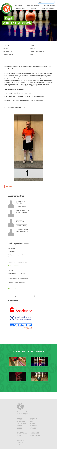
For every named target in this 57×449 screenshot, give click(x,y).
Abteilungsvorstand (37, 52)
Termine (5, 49)
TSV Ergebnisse (8, 52)
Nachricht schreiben (21, 206)
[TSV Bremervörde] (7, 8)
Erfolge (32, 49)
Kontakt (19, 439)
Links (31, 55)
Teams (32, 46)
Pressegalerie (8, 55)
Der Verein (20, 432)
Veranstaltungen (35, 432)
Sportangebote (22, 434)
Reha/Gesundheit (35, 435)
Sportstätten (34, 434)
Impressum (20, 440)
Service (19, 435)
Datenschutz (21, 442)
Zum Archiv (9, 186)
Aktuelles (6, 46)
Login (18, 444)
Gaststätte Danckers (14, 265)
